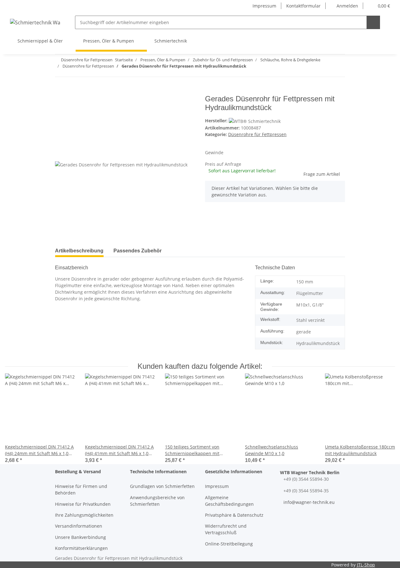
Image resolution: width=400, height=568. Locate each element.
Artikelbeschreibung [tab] (79, 250)
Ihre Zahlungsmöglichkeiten (84, 515)
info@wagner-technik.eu (309, 502)
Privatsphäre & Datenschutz (234, 515)
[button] (344, 6)
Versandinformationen (78, 526)
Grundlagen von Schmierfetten (162, 486)
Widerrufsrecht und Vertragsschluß (226, 529)
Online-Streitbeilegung (229, 544)
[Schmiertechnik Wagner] (35, 22)
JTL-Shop (366, 565)
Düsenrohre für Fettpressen (257, 134)
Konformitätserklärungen (81, 548)
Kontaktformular (303, 6)
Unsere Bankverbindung (80, 537)
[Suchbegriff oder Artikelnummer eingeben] (373, 22)
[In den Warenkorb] (60, 91)
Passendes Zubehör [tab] (137, 250)
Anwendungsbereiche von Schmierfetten (157, 500)
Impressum (264, 6)
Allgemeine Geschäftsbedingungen (229, 500)
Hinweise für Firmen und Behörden (81, 489)
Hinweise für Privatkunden (83, 504)
